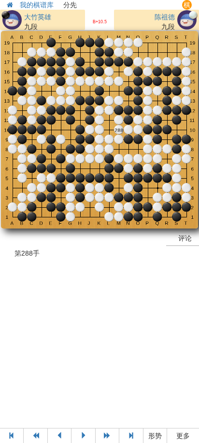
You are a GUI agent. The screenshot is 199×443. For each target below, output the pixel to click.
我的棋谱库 (37, 5)
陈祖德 (165, 17)
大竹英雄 (37, 17)
